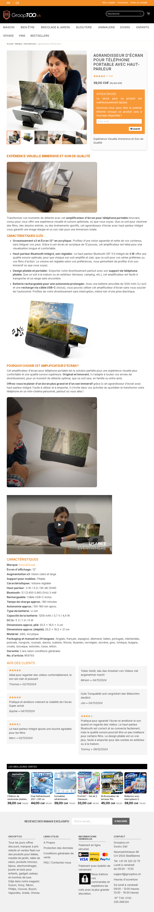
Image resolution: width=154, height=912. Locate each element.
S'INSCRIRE (121, 821)
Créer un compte (138, 2)
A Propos (49, 842)
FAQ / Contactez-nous (57, 862)
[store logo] (22, 15)
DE (17, 3)
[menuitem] (9, 27)
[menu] (77, 31)
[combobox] (125, 13)
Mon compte (109, 2)
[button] (27, 137)
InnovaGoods (27, 564)
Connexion (122, 2)
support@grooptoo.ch (127, 874)
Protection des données (58, 848)
